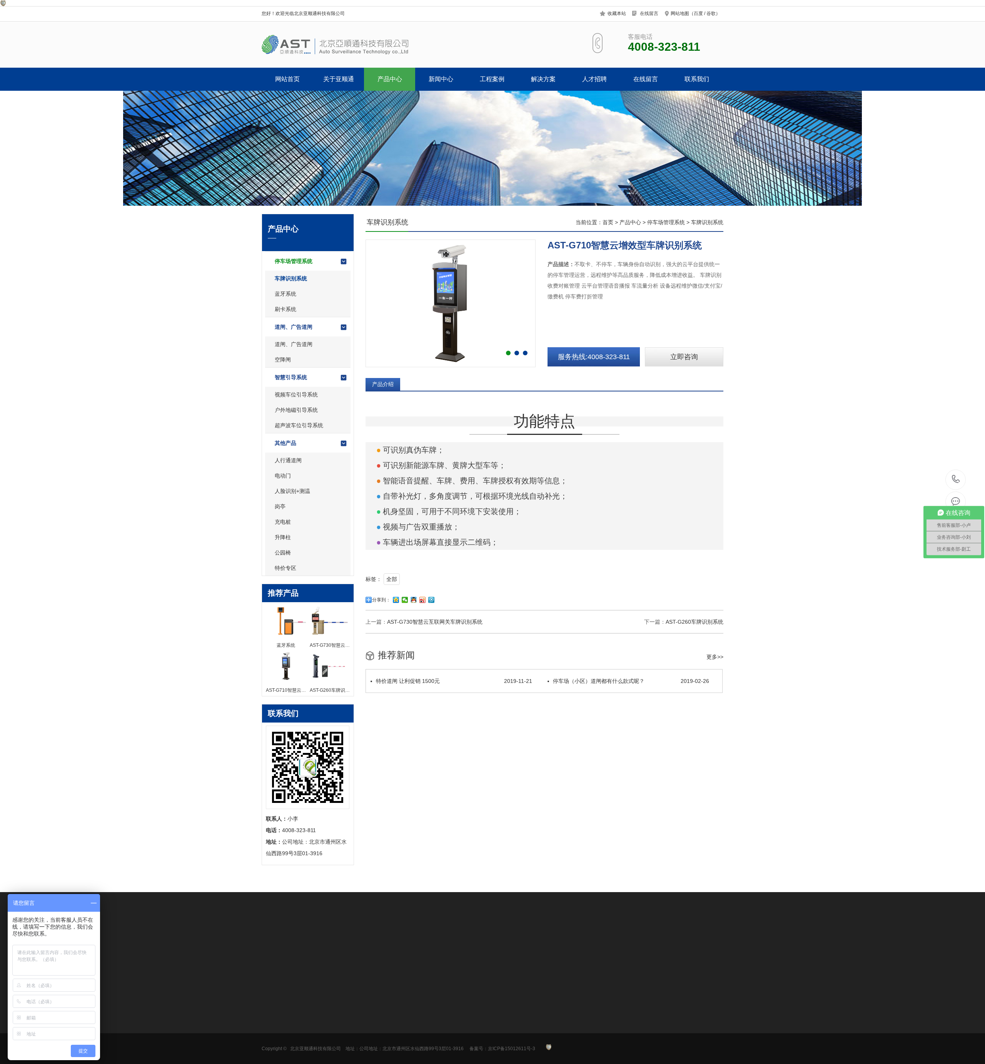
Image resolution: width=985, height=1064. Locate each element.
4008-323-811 (956, 480)
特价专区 (285, 568)
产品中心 (389, 79)
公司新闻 (379, 1008)
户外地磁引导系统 (296, 410)
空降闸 (283, 359)
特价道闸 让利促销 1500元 (454, 681)
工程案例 (492, 79)
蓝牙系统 (285, 294)
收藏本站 (617, 13)
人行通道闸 (288, 460)
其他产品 (285, 443)
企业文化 (272, 1019)
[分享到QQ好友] (414, 600)
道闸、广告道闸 (293, 327)
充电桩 (283, 522)
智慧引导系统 (291, 377)
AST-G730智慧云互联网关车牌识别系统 (434, 622)
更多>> (714, 657)
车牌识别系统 (291, 278)
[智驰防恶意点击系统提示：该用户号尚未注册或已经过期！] (3, 4)
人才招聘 (594, 79)
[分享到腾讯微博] (431, 600)
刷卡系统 (285, 309)
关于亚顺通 (338, 79)
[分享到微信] (405, 600)
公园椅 (283, 552)
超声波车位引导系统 (299, 425)
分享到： (381, 600)
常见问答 (379, 1031)
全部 (391, 579)
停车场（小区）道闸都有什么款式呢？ (631, 681)
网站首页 (287, 79)
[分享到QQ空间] (396, 600)
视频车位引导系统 (296, 394)
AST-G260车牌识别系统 (694, 622)
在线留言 (649, 13)
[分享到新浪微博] (422, 600)
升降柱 (283, 537)
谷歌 (711, 13)
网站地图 (680, 13)
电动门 (283, 476)
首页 (608, 222)
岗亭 (280, 506)
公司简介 (272, 1008)
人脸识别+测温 (292, 491)
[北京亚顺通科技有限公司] (361, 44)
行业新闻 (379, 1019)
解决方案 (543, 79)
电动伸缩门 (435, 1031)
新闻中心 (441, 79)
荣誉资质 (272, 1031)
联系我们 (696, 79)
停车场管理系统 (293, 261)
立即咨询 (684, 357)
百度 (698, 13)
